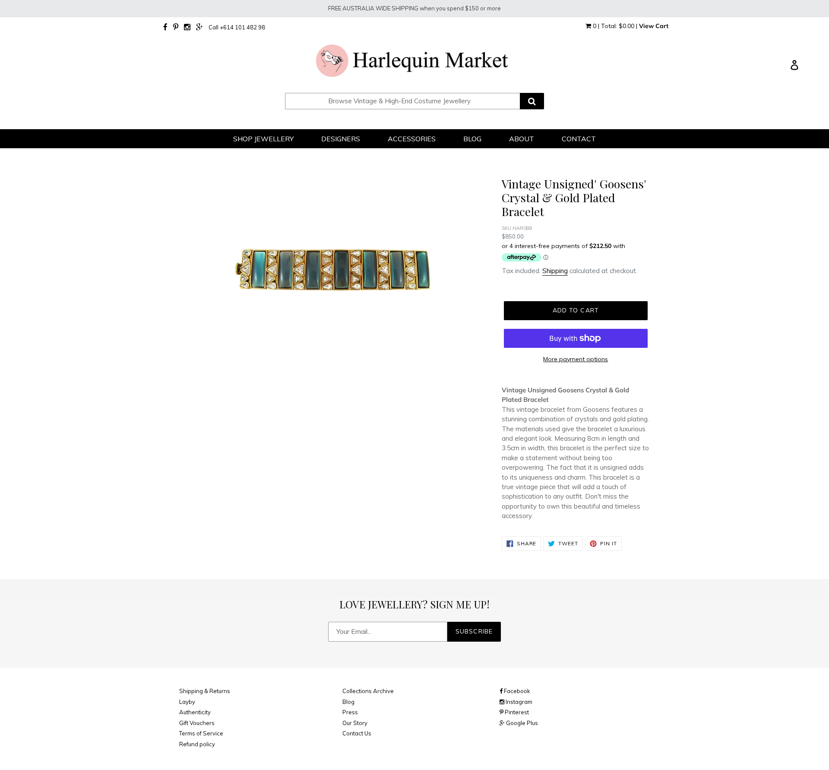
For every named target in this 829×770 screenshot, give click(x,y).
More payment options (575, 359)
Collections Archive (368, 690)
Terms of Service (201, 733)
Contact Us (356, 733)
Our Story (354, 722)
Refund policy (197, 744)
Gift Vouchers (197, 722)
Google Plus (521, 722)
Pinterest (516, 712)
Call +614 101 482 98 (237, 27)
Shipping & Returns (204, 690)
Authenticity (195, 712)
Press (350, 712)
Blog (348, 701)
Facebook (516, 690)
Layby (187, 701)
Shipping (555, 271)
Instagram (518, 701)
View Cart (653, 26)
